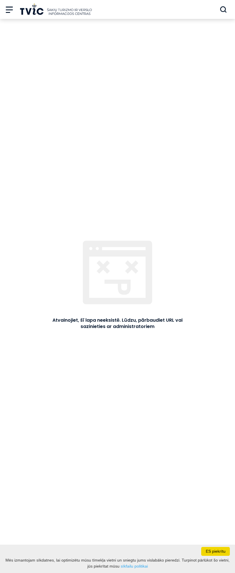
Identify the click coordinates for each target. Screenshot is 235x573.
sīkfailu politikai (134, 566)
